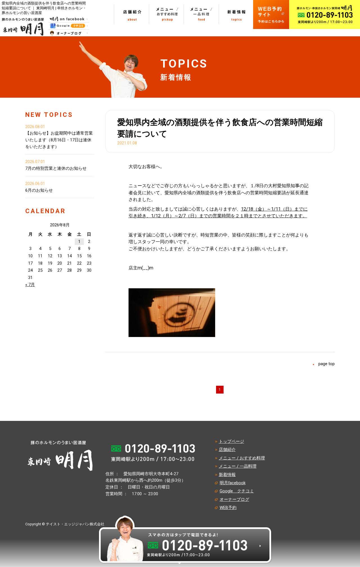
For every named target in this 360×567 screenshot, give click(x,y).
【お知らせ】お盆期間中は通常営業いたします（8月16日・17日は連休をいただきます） (59, 140)
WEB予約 (228, 507)
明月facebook (233, 482)
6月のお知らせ (39, 190)
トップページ (231, 441)
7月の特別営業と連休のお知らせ (56, 168)
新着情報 (227, 474)
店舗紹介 (227, 449)
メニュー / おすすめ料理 (242, 458)
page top (326, 363)
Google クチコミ (237, 491)
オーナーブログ (234, 499)
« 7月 (30, 284)
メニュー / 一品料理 (237, 466)
